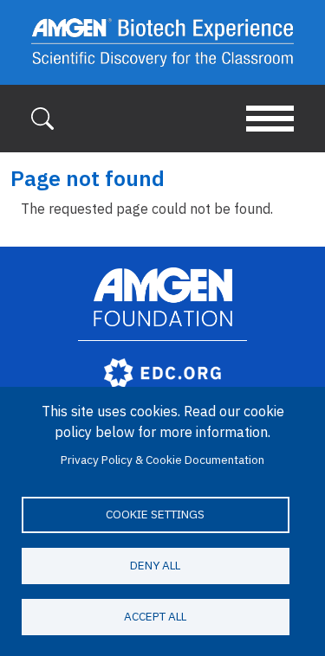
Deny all (155, 565)
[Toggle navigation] (270, 119)
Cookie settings (155, 514)
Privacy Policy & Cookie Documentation (162, 459)
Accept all (155, 616)
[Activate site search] (42, 116)
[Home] (162, 42)
